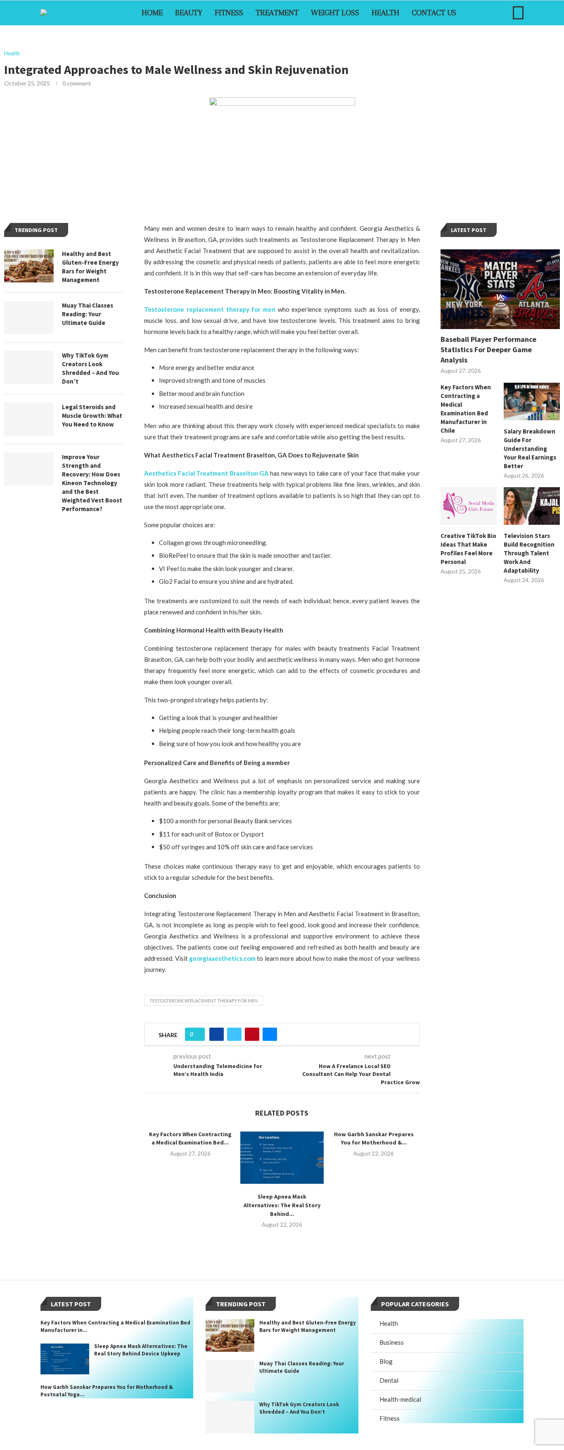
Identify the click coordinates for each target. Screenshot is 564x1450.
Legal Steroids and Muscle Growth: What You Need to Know (92, 415)
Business (391, 1342)
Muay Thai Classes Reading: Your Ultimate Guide (87, 314)
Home (152, 12)
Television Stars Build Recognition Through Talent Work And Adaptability (529, 553)
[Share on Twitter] (234, 1034)
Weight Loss (335, 12)
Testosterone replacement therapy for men (203, 1000)
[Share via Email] (270, 1034)
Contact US (434, 12)
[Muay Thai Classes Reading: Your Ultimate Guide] (29, 317)
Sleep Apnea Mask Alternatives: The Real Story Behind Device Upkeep (140, 1350)
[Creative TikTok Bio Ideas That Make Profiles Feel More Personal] (469, 506)
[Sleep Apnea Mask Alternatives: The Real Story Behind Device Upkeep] (282, 1158)
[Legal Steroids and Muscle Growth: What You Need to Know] (29, 419)
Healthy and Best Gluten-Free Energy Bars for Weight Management (90, 267)
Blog (386, 1361)
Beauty (188, 12)
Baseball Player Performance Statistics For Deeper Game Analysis (488, 349)
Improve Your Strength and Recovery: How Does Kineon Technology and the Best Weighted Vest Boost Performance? (92, 483)
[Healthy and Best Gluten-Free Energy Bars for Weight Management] (29, 265)
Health (385, 12)
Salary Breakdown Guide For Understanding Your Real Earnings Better (530, 448)
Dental (388, 1380)
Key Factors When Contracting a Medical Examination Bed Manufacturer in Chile (466, 408)
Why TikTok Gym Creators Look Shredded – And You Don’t (90, 368)
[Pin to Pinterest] (252, 1034)
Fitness (229, 12)
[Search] (518, 12)
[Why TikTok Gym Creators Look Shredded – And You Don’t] (29, 367)
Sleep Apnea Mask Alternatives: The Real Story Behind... (282, 1205)
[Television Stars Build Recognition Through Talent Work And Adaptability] (532, 506)
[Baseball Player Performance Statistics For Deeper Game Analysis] (500, 289)
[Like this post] (197, 1034)
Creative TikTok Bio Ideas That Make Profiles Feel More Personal (468, 549)
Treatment (277, 12)
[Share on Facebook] (216, 1034)
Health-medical (400, 1399)
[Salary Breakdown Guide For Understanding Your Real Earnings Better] (532, 401)
